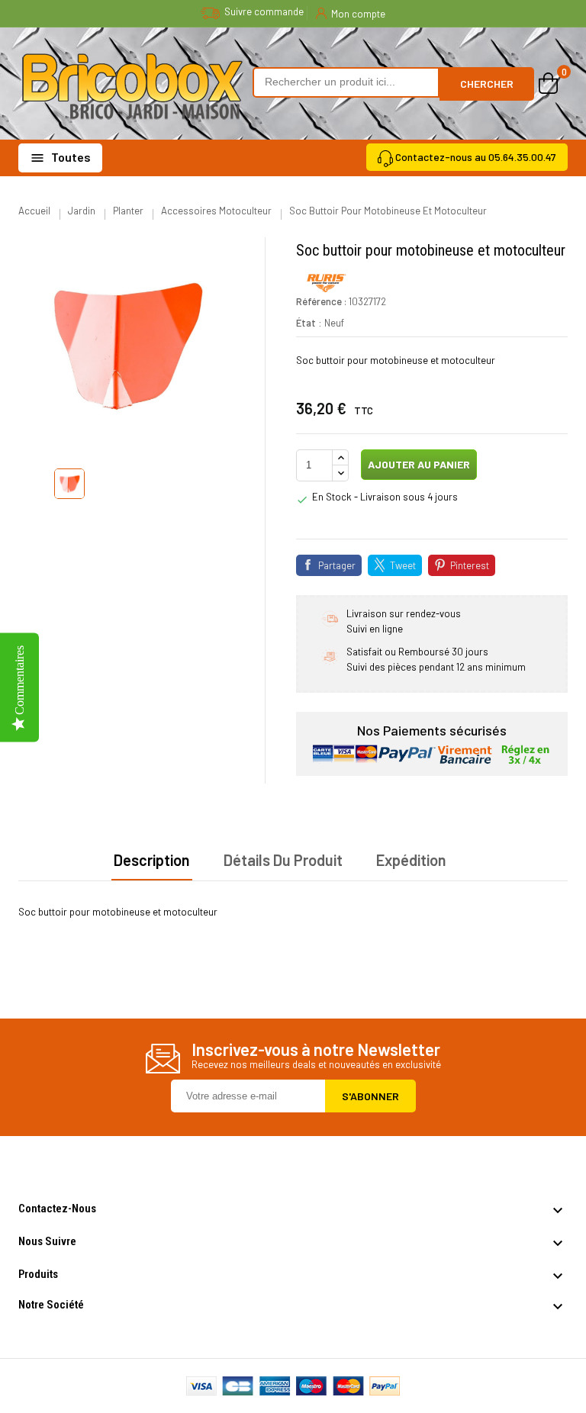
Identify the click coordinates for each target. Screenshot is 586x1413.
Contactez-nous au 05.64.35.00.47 (475, 156)
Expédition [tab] (411, 860)
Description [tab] (152, 860)
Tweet (403, 565)
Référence (319, 301)
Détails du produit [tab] (283, 860)
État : (309, 323)
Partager (337, 565)
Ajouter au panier (417, 464)
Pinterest (469, 565)
